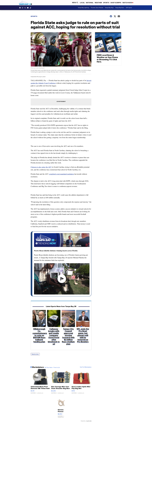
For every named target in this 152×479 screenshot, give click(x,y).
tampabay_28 (23, 7)
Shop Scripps (115, 3)
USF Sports (129, 8)
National (89, 3)
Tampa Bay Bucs (119, 8)
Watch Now (127, 3)
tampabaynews (20, 7)
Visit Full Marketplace (85, 367)
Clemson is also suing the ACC (41, 167)
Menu (74, 2)
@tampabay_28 (31, 7)
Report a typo (35, 354)
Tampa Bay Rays (109, 8)
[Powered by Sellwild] (88, 421)
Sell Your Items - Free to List (52, 367)
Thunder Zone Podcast (97, 8)
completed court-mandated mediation (61, 174)
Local (82, 3)
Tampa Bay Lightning (83, 8)
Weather (98, 3)
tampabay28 (25, 7)
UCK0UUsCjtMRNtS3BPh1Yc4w (28, 7)
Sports (106, 3)
